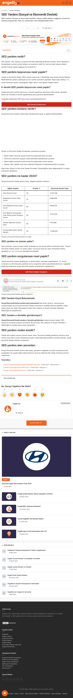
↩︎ (59, 364)
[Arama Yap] (63, 2)
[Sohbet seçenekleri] (5, 693)
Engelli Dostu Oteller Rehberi (17, 575)
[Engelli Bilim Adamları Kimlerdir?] (9, 509)
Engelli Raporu (7, 640)
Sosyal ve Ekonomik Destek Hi (13, 370)
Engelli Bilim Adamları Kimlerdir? (29, 506)
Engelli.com (17, 404)
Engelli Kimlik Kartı (8, 647)
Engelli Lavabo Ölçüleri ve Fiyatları (19, 567)
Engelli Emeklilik (7, 638)
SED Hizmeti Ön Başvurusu (36, 104)
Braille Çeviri (6, 668)
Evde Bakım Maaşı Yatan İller (11, 645)
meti (24, 370)
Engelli (5, 479)
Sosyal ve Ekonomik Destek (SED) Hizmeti (16, 367)
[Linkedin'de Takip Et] (10, 679)
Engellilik (5, 634)
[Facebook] (14, 406)
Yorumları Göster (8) (35, 423)
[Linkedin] (18, 406)
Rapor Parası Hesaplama (10, 662)
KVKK (22, 693)
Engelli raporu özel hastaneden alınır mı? (32, 531)
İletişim (65, 693)
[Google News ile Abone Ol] (47, 28)
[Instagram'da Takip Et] (21, 679)
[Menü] (70, 2)
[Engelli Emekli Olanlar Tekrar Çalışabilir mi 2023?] (9, 496)
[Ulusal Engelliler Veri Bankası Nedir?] (9, 521)
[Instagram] (16, 406)
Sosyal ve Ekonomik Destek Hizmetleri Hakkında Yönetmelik (22, 364)
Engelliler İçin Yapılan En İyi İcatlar (19, 592)
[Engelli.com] (7, 409)
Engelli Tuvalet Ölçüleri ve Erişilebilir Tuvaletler (24, 558)
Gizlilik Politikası (44, 693)
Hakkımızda (9, 693)
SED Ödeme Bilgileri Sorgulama (36, 272)
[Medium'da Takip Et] (14, 679)
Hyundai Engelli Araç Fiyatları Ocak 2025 (16, 483)
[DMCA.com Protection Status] (9, 623)
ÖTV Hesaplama (7, 666)
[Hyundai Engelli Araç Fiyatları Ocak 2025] (36, 457)
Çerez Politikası (56, 693)
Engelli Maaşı (6, 642)
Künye (17, 693)
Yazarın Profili (65, 403)
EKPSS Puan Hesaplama (10, 660)
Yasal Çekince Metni (31, 693)
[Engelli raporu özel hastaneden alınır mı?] (9, 534)
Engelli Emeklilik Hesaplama (11, 658)
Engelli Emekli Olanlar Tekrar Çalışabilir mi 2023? (35, 494)
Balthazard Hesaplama (9, 664)
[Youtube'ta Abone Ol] (17, 679)
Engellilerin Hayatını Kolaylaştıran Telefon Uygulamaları (27, 550)
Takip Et (20, 413)
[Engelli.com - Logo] (10, 3)
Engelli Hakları (7, 636)
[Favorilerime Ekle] (21, 28)
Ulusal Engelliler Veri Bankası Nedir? (31, 519)
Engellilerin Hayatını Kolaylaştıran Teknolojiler (23, 583)
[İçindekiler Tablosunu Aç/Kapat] (67, 50)
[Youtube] (20, 406)
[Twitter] (13, 406)
